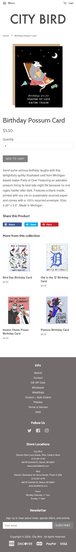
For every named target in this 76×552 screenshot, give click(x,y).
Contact (38, 377)
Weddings (38, 392)
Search (38, 373)
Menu (11, 3)
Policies (38, 402)
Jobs (38, 412)
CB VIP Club (38, 382)
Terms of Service (38, 407)
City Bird (37, 536)
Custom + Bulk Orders (38, 397)
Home (6, 35)
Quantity (8, 139)
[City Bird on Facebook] (38, 431)
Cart (70, 3)
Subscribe (63, 525)
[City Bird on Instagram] (47, 431)
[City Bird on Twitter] (29, 431)
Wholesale (38, 387)
